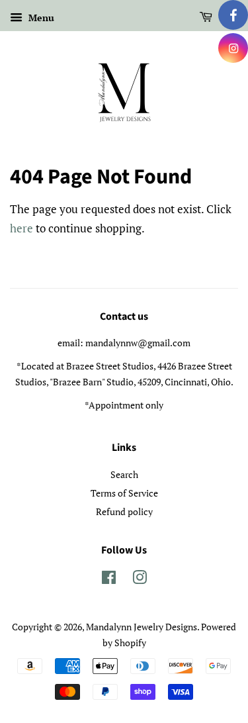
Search (124, 474)
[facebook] (233, 15)
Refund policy (124, 511)
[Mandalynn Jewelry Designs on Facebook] (108, 579)
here (21, 228)
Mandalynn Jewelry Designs (141, 626)
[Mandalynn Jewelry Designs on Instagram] (139, 579)
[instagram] (233, 48)
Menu (40, 17)
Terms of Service (124, 493)
